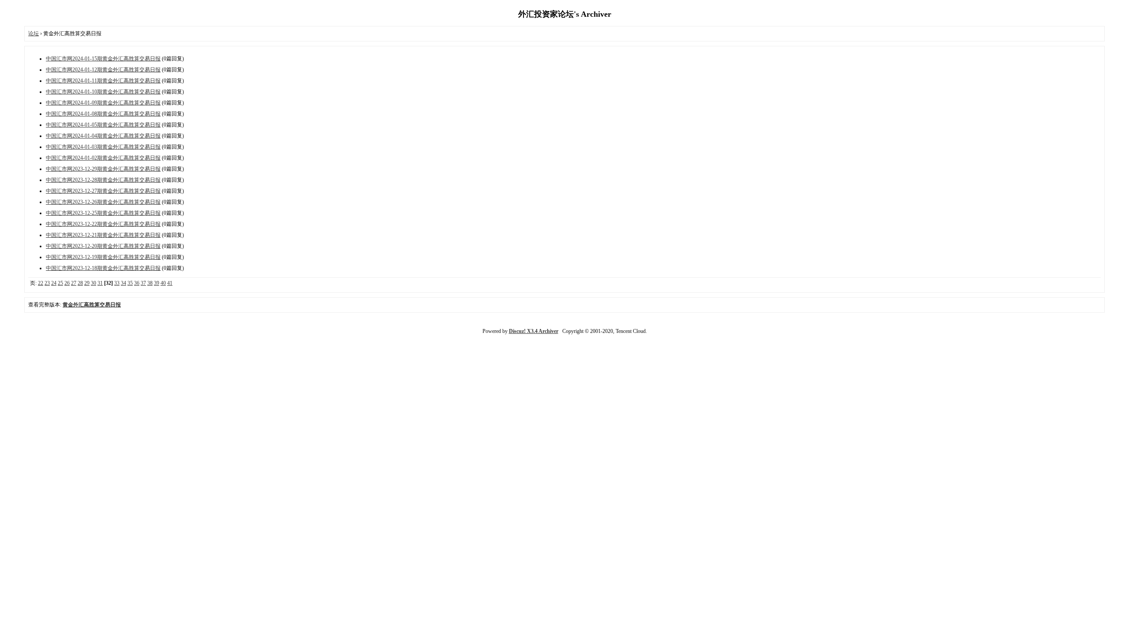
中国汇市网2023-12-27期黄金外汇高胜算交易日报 (103, 191)
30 (93, 283)
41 (169, 283)
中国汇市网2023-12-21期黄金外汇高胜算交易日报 (103, 235)
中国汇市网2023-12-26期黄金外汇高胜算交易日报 (103, 202)
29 (87, 283)
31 (100, 283)
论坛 (33, 33)
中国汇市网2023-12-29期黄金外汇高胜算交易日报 (103, 169)
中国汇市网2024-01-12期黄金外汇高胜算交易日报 (103, 70)
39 (156, 283)
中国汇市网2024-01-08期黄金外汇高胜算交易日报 (103, 114)
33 (117, 283)
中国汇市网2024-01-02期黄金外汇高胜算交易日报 (103, 158)
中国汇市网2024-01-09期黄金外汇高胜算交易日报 (103, 103)
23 (47, 283)
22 (40, 283)
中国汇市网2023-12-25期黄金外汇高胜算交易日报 (103, 213)
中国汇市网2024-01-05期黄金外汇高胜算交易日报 (103, 125)
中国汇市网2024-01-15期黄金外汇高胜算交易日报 (103, 59)
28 (80, 283)
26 (67, 283)
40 (163, 283)
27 (73, 283)
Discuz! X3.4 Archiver (533, 331)
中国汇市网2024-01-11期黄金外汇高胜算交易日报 (103, 81)
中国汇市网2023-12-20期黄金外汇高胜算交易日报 (103, 246)
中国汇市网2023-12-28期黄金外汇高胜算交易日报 (103, 180)
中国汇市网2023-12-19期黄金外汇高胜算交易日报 (103, 257)
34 (123, 283)
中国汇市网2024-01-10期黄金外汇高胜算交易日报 (103, 92)
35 (130, 283)
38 (150, 283)
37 (143, 283)
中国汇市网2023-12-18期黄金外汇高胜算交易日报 (103, 268)
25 (60, 283)
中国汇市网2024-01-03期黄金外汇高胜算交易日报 (103, 147)
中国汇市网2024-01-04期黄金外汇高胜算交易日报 (103, 136)
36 (136, 283)
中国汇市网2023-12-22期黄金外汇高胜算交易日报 (103, 224)
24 (53, 283)
